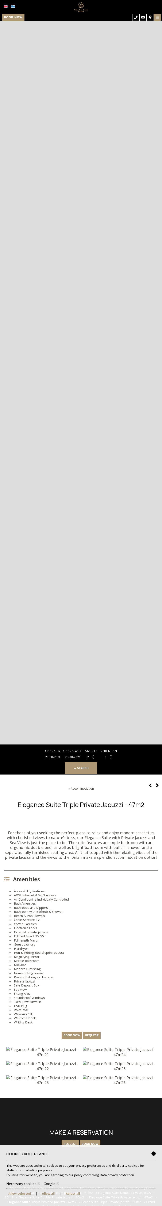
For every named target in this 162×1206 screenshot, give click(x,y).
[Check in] (52, 757)
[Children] (109, 757)
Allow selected (19, 1193)
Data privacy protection (117, 1175)
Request (70, 1144)
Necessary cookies (21, 1183)
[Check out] (72, 757)
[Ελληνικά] (13, 6)
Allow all (48, 1193)
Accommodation (82, 788)
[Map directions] (150, 17)
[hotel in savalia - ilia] (81, 6)
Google (50, 1183)
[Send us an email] (143, 17)
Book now (13, 17)
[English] (6, 6)
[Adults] (91, 757)
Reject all (73, 1193)
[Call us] (135, 17)
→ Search (81, 768)
